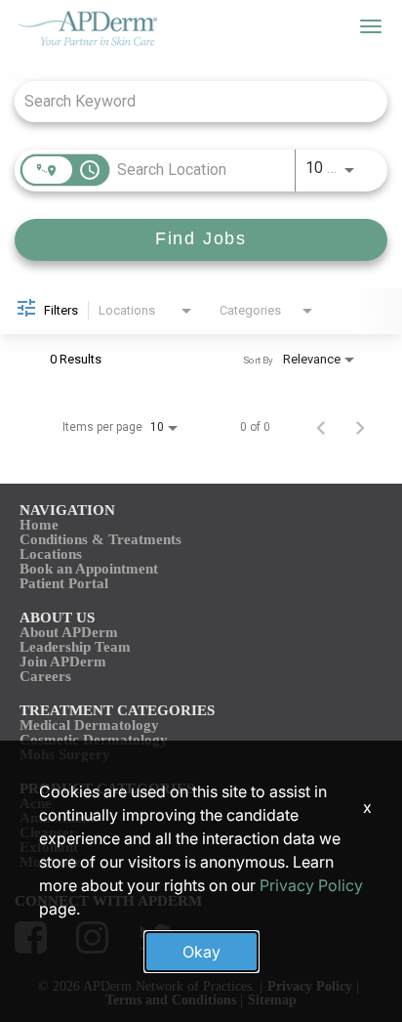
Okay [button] (201, 951)
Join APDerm (63, 661)
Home (39, 524)
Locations (51, 554)
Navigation (67, 510)
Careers (45, 676)
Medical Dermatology (89, 725)
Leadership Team (75, 647)
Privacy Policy (311, 885)
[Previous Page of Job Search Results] (321, 427)
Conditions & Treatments (100, 539)
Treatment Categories (117, 710)
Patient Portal (64, 583)
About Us (57, 617)
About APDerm (69, 632)
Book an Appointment (89, 568)
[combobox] (191, 101)
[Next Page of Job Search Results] (360, 427)
